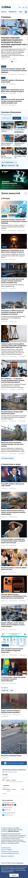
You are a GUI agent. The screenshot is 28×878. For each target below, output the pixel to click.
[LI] (4, 860)
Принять (14, 875)
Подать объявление (9, 165)
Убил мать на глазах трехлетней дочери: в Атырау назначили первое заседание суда (12, 101)
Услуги (25, 118)
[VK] (6, 805)
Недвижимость (6, 118)
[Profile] (17, 165)
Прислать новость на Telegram (15, 763)
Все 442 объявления (7, 162)
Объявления (13, 12)
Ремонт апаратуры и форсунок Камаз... (7, 144)
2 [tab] (14, 62)
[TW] (13, 805)
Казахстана (5, 690)
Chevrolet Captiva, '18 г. (19, 130)
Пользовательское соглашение (10, 851)
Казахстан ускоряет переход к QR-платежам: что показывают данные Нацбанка (14, 70)
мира (11, 690)
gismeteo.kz (20, 863)
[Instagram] (8, 805)
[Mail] (15, 805)
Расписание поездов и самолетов (14, 770)
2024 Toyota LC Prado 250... (20, 156)
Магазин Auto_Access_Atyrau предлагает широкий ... (7, 157)
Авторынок (17, 118)
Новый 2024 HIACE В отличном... (6, 130)
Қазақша (5, 856)
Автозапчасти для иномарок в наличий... (19, 144)
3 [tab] (16, 62)
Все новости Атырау (7, 458)
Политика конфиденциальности (10, 853)
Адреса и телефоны (6, 849)
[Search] (15, 162)
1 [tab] (12, 62)
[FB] (3, 805)
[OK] (10, 805)
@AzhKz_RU (8, 810)
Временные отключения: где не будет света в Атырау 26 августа (12, 90)
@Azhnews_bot (9, 815)
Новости (3, 12)
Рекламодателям (6, 847)
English (12, 856)
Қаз (20, 7)
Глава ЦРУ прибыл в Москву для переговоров (12, 81)
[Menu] (26, 7)
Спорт (21, 12)
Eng (23, 7)
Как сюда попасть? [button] (6, 114)
